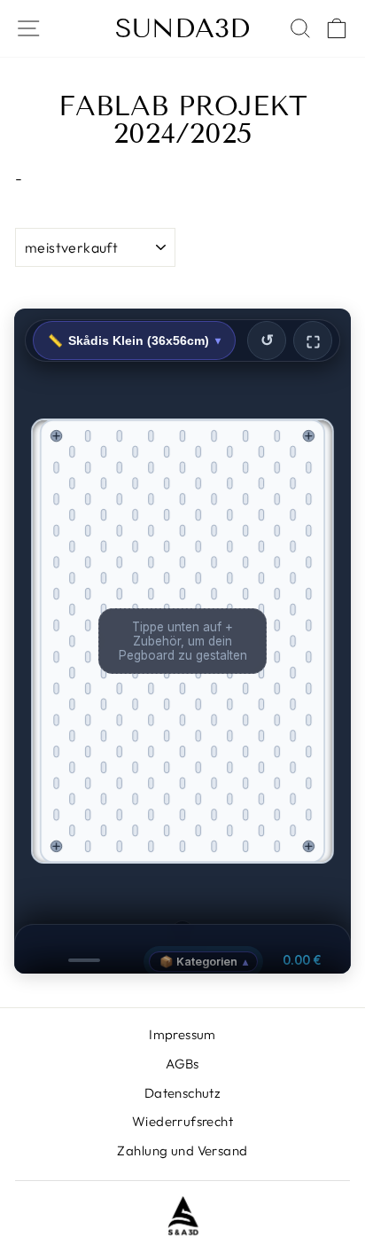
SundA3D (182, 28)
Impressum (182, 1034)
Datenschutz (182, 1092)
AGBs (182, 1063)
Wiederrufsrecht (182, 1121)
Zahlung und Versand (182, 1150)
